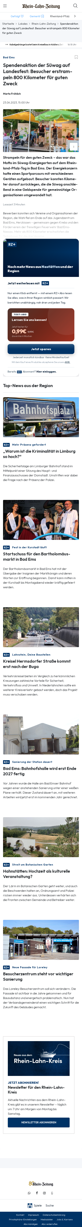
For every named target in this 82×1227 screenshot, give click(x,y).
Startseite (8, 23)
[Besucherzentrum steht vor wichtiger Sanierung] (41, 939)
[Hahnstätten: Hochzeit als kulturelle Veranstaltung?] (41, 837)
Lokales (22, 23)
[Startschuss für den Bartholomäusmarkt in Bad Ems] (41, 519)
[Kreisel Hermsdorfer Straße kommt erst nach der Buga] (41, 627)
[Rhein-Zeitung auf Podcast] (52, 1193)
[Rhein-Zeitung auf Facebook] (37, 1193)
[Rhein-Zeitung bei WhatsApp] (29, 1193)
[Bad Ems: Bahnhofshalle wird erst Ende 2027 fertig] (41, 734)
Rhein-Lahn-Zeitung (44, 23)
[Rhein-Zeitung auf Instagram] (44, 1193)
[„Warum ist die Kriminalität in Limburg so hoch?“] (41, 417)
